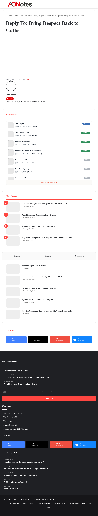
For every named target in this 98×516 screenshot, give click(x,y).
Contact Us (49, 507)
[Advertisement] (49, 56)
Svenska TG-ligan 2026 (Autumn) (28, 151)
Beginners (16, 503)
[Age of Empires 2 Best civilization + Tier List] (13, 218)
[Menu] (3, 5)
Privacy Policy (74, 503)
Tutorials (25, 503)
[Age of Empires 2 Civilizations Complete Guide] (13, 230)
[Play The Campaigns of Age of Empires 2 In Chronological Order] (13, 241)
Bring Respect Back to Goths (44, 16)
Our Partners (50, 499)
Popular (17, 256)
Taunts (40, 503)
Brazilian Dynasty (22, 169)
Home (10, 16)
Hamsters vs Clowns (23, 160)
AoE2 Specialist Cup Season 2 (14, 413)
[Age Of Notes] (20, 4)
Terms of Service (86, 503)
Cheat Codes (58, 503)
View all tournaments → (49, 182)
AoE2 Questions (26, 16)
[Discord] (87, 127)
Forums (16, 16)
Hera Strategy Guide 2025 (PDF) (34, 266)
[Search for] (95, 5)
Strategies (33, 503)
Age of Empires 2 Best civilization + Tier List (39, 215)
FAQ (65, 503)
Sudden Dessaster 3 (22, 142)
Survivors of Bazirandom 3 (25, 178)
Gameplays (48, 503)
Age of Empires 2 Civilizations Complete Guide (40, 226)
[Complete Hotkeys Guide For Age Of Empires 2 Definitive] (13, 207)
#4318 (29, 80)
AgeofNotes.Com (39, 499)
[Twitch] (89, 127)
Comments (79, 256)
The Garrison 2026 (22, 133)
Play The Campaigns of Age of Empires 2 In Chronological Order (47, 238)
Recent (48, 256)
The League (19, 124)
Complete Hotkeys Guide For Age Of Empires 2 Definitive (44, 204)
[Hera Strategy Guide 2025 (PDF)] (13, 269)
